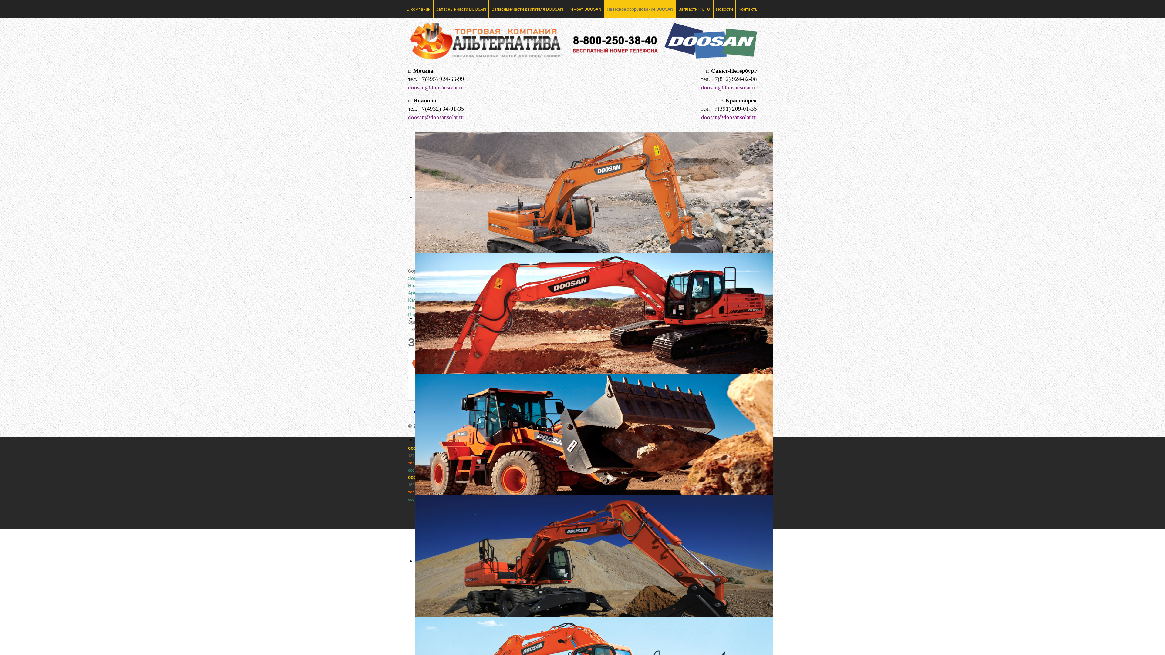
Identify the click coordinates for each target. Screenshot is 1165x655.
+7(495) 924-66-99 (441, 79)
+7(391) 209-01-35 (734, 109)
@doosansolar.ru (737, 117)
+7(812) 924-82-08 (734, 79)
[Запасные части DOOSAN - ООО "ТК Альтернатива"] (582, 43)
